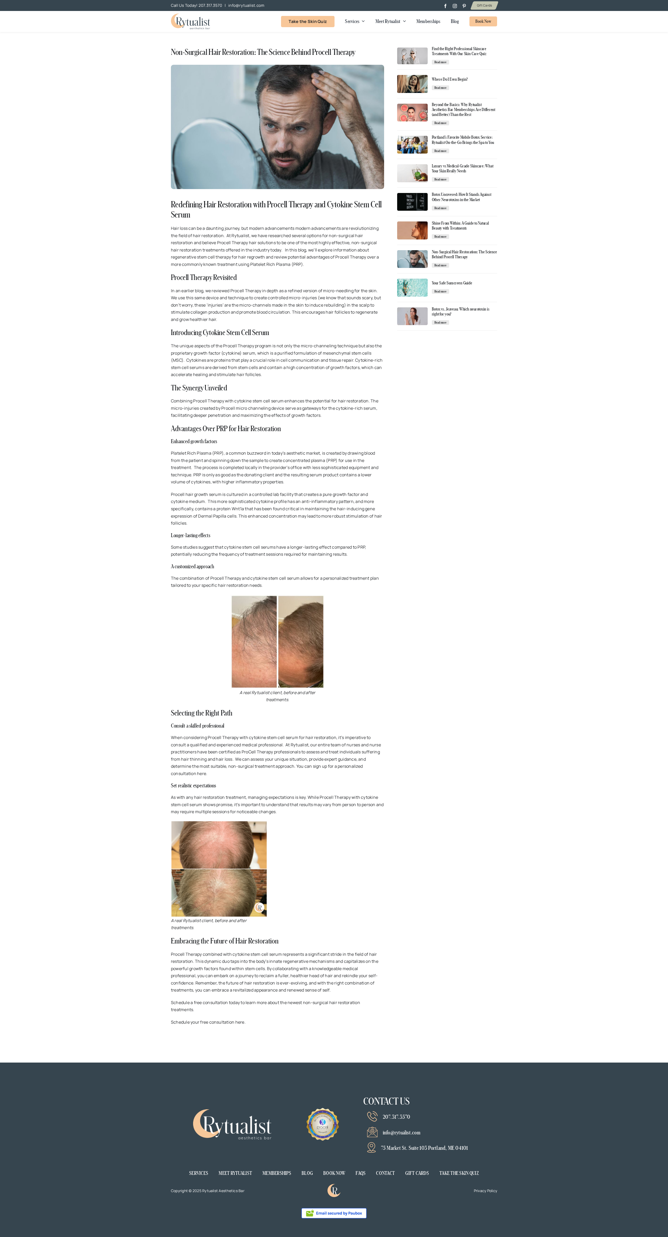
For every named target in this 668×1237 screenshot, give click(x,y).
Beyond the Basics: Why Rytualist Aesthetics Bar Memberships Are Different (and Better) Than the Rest (463, 110)
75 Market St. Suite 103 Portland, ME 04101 (424, 1148)
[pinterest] (464, 6)
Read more (440, 62)
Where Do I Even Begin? (450, 79)
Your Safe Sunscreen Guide (452, 283)
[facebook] (445, 6)
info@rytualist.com (246, 5)
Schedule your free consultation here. (208, 1022)
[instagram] (455, 6)
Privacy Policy (485, 1190)
